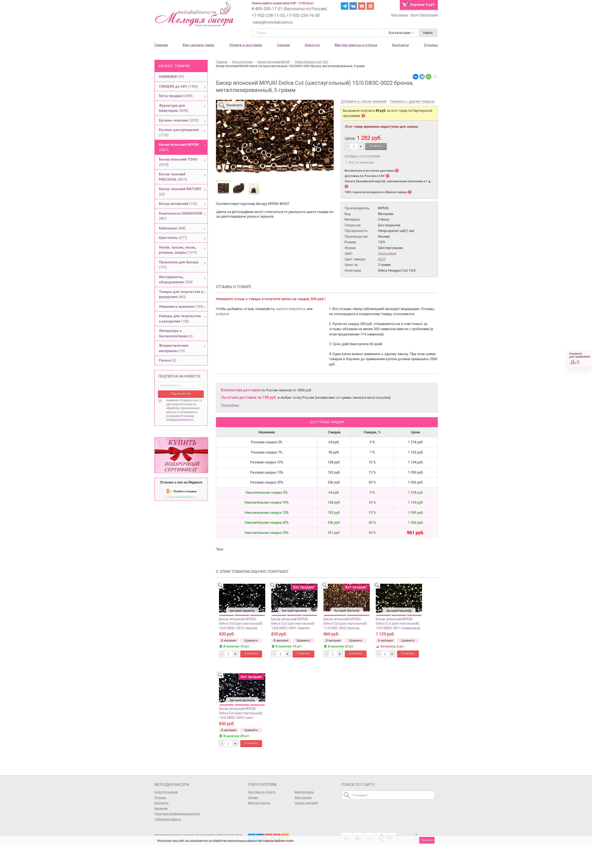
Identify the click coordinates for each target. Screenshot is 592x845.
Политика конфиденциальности (177, 813)
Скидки (283, 45)
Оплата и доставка (245, 45)
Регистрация (429, 15)
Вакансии (161, 808)
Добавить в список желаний (363, 101)
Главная (161, 45)
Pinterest (370, 6)
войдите (222, 314)
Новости (312, 45)
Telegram (344, 6)
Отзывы (160, 797)
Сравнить (579, 358)
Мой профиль (304, 792)
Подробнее (230, 405)
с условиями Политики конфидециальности (182, 416)
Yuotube (361, 6)
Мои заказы (399, 15)
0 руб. (422, 5)
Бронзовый (387, 253)
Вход (414, 15)
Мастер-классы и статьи (356, 45)
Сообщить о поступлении (362, 156)
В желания (228, 640)
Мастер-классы (259, 803)
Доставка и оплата (261, 792)
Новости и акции (166, 792)
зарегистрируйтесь (291, 309)
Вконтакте (353, 6)
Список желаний (306, 803)
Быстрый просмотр (242, 610)
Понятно (427, 840)
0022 (381, 259)
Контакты (161, 803)
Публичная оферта (167, 819)
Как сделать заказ (198, 45)
